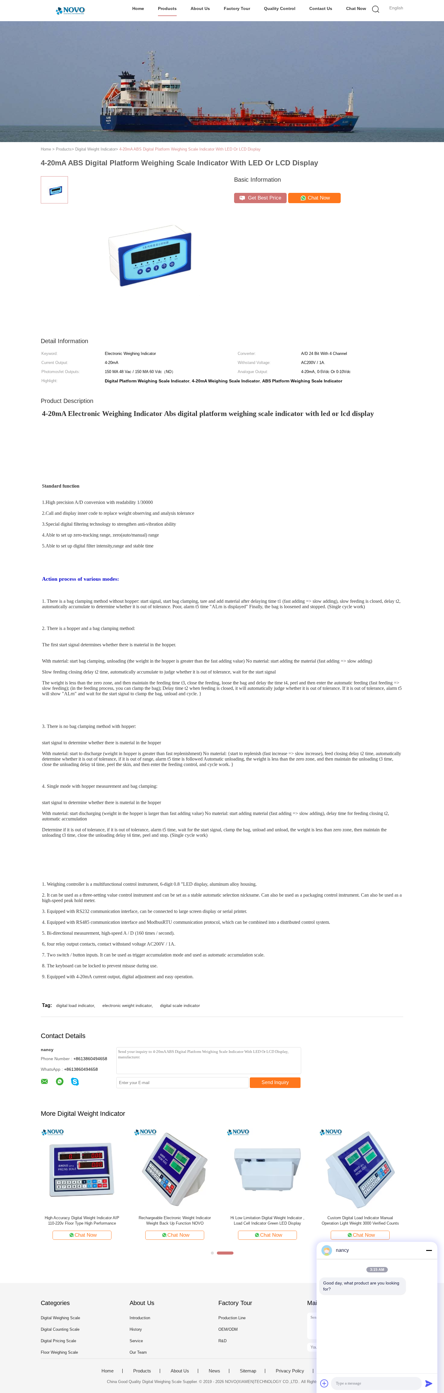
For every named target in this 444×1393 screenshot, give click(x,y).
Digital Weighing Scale (60, 1318)
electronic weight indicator (127, 1005)
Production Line (232, 1318)
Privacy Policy (290, 1371)
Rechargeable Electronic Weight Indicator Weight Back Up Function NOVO (175, 1221)
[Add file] (324, 1383)
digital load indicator (75, 1005)
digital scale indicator (180, 1005)
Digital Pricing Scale (58, 1341)
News (214, 1371)
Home (138, 8)
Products (167, 8)
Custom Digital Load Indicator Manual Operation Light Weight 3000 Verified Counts (360, 1221)
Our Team (138, 1352)
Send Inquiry (275, 1082)
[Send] (429, 1383)
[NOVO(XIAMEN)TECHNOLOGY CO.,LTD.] (70, 10)
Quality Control (279, 8)
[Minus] (429, 1250)
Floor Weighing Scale (59, 1352)
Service (136, 1341)
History (136, 1329)
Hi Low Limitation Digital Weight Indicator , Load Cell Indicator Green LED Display (267, 1221)
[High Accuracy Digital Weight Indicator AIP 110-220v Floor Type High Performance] (82, 1169)
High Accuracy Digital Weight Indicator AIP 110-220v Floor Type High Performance (82, 1221)
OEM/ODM (228, 1329)
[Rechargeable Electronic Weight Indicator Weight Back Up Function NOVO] (175, 1169)
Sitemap (248, 1371)
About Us (200, 8)
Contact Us (320, 8)
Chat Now (356, 8)
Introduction (140, 1318)
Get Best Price (263, 198)
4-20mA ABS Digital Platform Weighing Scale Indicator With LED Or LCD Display (190, 149)
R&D (222, 1341)
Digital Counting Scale (60, 1329)
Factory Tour (237, 8)
